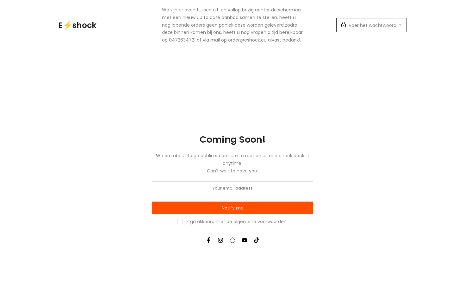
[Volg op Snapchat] (232, 240)
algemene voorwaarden (260, 221)
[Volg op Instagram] (220, 240)
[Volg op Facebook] (208, 240)
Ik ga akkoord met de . (237, 221)
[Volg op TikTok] (256, 240)
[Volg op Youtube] (244, 240)
